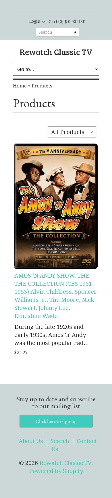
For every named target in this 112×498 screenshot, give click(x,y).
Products (42, 86)
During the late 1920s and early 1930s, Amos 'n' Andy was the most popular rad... (51, 334)
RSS (41, 8)
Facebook (51, 8)
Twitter (61, 8)
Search (45, 32)
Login (34, 21)
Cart (67, 21)
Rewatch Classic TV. (66, 462)
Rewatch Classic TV (56, 51)
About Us (31, 441)
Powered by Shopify (56, 471)
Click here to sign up (56, 421)
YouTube (70, 8)
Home (20, 86)
